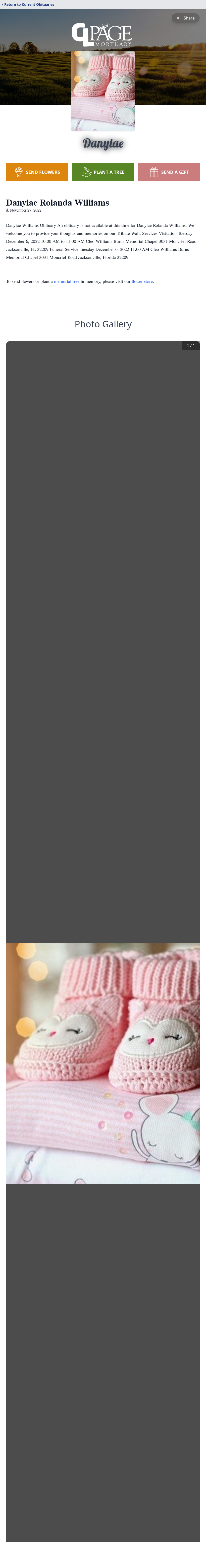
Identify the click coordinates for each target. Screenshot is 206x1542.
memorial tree (66, 281)
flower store (142, 281)
